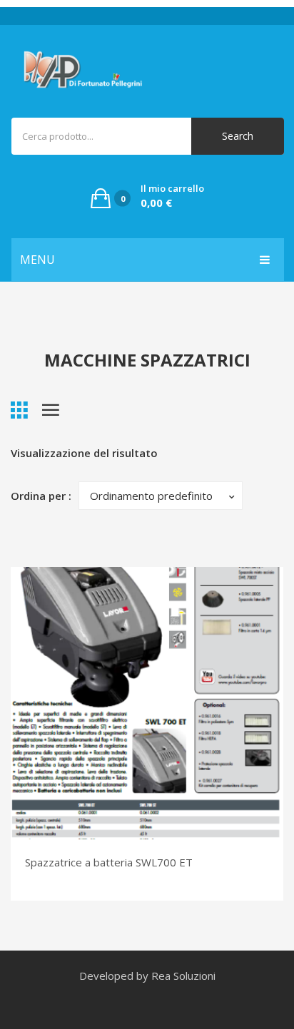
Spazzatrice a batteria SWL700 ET (109, 862)
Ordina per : (41, 495)
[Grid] (19, 410)
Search (237, 136)
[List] (50, 410)
